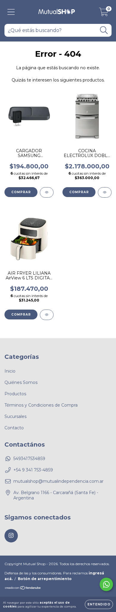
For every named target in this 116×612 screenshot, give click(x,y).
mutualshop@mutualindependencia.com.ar (58, 481)
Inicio (9, 371)
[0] (104, 13)
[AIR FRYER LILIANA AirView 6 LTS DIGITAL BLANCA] (47, 315)
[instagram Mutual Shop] (11, 535)
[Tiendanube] (23, 588)
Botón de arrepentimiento (45, 578)
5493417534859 (29, 458)
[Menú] (11, 12)
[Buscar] (104, 30)
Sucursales (15, 416)
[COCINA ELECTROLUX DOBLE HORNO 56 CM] (105, 192)
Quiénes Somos (20, 382)
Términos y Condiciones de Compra (41, 405)
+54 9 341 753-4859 (33, 470)
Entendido (98, 604)
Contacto (14, 427)
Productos (15, 393)
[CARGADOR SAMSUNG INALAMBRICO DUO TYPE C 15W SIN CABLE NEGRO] (47, 192)
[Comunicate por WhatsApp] (106, 584)
